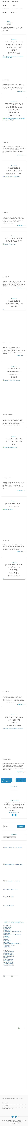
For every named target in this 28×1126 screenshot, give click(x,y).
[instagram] (12, 815)
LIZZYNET (5, 939)
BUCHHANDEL (7, 929)
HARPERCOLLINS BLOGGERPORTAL (12, 934)
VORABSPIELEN (7, 948)
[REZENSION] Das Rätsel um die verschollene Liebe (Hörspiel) (14, 47)
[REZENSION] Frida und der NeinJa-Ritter (14, 171)
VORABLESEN (6, 946)
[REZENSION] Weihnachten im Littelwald (14, 303)
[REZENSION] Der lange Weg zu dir (14, 441)
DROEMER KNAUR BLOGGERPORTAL (12, 931)
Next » (7, 781)
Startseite (6, 1)
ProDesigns (17, 1124)
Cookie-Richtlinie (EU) (7, 1108)
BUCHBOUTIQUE (7, 927)
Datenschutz (5, 1105)
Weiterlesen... (14, 812)
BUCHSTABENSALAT (8, 954)
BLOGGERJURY (7, 926)
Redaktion (14, 12)
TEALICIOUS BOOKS (8, 963)
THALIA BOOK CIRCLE (8, 945)
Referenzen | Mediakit (9, 5)
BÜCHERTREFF (7, 930)
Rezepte (5, 12)
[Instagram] (12, 1117)
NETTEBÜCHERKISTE (8, 962)
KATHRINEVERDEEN (8, 959)
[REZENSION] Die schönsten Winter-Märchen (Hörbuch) (14, 570)
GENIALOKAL (6, 933)
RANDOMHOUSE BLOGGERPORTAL (12, 943)
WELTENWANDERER (8, 965)
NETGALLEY (6, 942)
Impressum (15, 1)
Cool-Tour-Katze (17, 8)
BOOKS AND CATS (7, 953)
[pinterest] (16, 815)
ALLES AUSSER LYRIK (8, 951)
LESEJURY (6, 936)
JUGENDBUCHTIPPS (8, 956)
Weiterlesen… (21, 91)
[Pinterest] (16, 1117)
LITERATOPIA (6, 937)
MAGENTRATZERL (8, 960)
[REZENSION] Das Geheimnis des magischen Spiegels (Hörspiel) (14, 109)
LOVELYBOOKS (7, 940)
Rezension (6, 8)
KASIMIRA (5, 957)
